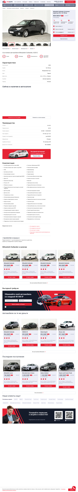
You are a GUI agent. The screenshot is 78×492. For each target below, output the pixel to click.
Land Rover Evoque (69, 399)
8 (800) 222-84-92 (58, 1)
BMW (18, 5)
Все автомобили (38, 392)
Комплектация (15, 48)
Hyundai (28, 5)
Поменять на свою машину (39, 117)
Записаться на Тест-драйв (14, 117)
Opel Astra (43, 402)
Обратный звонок (63, 38)
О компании (42, 1)
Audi (8, 5)
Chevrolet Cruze (28, 399)
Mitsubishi (49, 5)
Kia (39, 5)
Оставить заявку (11, 277)
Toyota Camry (59, 402)
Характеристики (5, 48)
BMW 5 (21, 399)
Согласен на (16, 306)
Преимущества (24, 48)
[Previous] (6, 27)
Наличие (32, 48)
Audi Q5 (15, 399)
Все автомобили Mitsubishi (38, 351)
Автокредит (24, 1)
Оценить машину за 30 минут (18, 304)
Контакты (49, 1)
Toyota (59, 5)
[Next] (47, 27)
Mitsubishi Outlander (27, 402)
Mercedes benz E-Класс (15, 402)
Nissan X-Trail (36, 402)
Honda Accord (44, 399)
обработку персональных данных (19, 306)
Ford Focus (36, 399)
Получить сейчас (37, 156)
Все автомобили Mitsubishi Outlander (38, 283)
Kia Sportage (60, 399)
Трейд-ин (30, 1)
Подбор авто (36, 1)
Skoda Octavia (51, 402)
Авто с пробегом (17, 1)
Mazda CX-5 (5, 402)
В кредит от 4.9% (64, 35)
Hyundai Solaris (52, 399)
